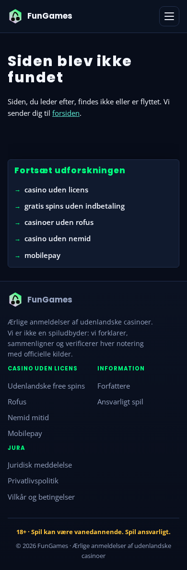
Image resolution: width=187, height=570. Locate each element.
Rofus (17, 401)
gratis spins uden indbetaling (74, 206)
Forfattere (113, 385)
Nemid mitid (28, 417)
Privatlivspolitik (33, 480)
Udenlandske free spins (46, 385)
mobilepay (42, 254)
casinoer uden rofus (59, 222)
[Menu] (169, 16)
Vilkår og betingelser (41, 496)
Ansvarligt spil (120, 401)
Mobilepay (25, 433)
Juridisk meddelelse (40, 464)
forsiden (66, 113)
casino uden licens (56, 189)
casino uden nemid (57, 238)
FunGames (52, 545)
